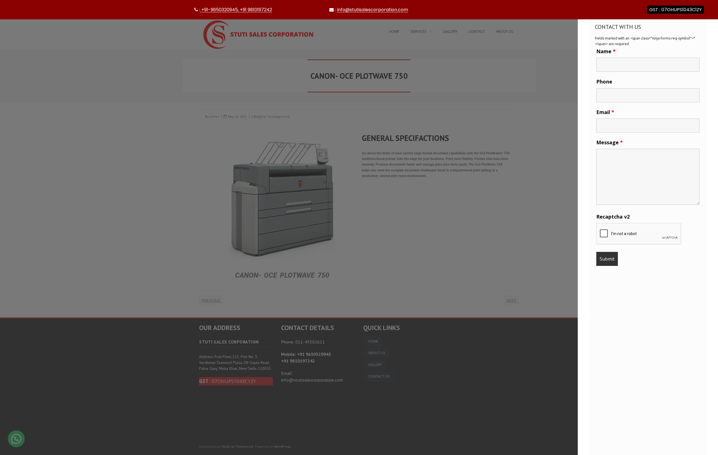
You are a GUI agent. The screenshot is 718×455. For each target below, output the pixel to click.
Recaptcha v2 (613, 216)
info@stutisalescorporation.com (372, 9)
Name (606, 51)
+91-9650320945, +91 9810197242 (235, 9)
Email (605, 112)
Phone (604, 81)
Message (609, 142)
